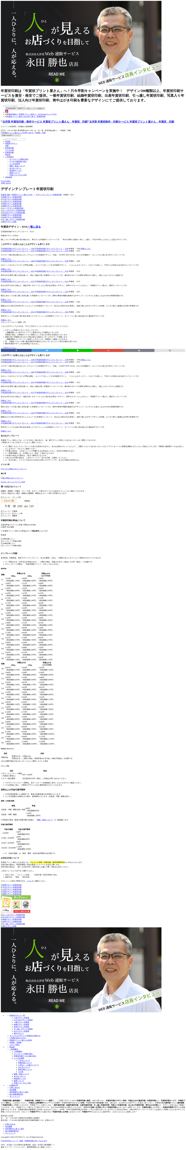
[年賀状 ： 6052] (51, 312)
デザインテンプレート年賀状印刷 (49, 195)
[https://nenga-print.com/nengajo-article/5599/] (17, 249)
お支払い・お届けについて (28, 1065)
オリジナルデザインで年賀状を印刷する (24, 1036)
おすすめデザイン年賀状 (23, 1020)
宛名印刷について (25, 1069)
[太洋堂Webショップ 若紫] (24, 1141)
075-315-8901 (6, 181)
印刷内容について (25, 1063)
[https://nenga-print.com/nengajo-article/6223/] (17, 271)
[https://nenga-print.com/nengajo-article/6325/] (17, 292)
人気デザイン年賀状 (21, 1018)
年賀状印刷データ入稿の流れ (25, 1056)
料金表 (12, 1047)
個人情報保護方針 (16, 1094)
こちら (29, 881)
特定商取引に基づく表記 (18, 1092)
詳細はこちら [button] (86, 249)
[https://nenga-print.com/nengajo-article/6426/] (17, 302)
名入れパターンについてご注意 (13, 482)
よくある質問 (14, 164)
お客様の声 (13, 1085)
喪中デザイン (19, 1033)
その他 (20, 1072)
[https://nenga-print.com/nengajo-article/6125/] (17, 281)
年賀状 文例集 (15, 1042)
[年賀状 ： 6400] (51, 261)
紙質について (14, 173)
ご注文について (24, 1060)
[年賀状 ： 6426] (51, 302)
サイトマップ (14, 1096)
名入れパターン (15, 168)
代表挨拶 (8, 177)
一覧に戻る (34, 226)
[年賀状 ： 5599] (51, 249)
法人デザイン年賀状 (21, 1031)
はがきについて (24, 1067)
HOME (7, 141)
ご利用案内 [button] (9, 157)
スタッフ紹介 (14, 1045)
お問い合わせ (6, 183)
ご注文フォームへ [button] (8, 348)
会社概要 (13, 1090)
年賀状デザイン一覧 (17, 1015)
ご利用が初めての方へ (18, 1038)
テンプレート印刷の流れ (18, 159)
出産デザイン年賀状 (21, 1027)
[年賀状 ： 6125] (51, 281)
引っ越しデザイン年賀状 (23, 1029)
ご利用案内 (13, 1049)
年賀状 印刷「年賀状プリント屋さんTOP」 (17, 195)
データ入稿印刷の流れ (18, 161)
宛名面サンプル (15, 170)
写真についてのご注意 (18, 175)
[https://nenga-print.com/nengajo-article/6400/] (17, 261)
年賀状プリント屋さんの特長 (20, 1040)
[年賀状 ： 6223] (51, 271)
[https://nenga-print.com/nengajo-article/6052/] (17, 312)
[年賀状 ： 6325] (51, 292)
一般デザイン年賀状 (21, 1022)
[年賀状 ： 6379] (51, 251)
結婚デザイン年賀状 (21, 1024)
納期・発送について (17, 166)
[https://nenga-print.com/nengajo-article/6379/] (17, 251)
